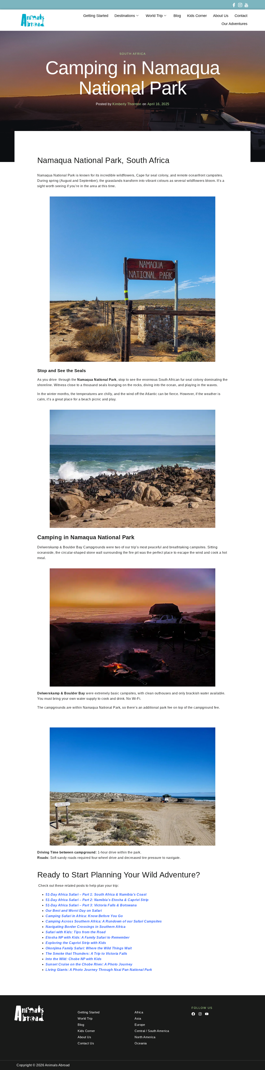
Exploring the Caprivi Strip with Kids (76, 943)
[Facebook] (233, 5)
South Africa (132, 53)
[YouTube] (245, 5)
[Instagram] (239, 5)
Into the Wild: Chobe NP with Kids (74, 959)
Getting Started (95, 16)
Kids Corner (197, 16)
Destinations (124, 16)
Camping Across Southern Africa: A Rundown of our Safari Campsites (104, 921)
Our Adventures (234, 24)
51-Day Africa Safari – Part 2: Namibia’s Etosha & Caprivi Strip (97, 900)
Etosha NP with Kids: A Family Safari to (78, 937)
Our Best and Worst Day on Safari (74, 910)
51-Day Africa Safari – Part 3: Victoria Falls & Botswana (91, 905)
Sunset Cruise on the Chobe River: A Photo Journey (89, 964)
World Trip (154, 16)
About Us (220, 16)
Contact (241, 16)
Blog (177, 16)
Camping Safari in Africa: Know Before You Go (84, 916)
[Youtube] (206, 1014)
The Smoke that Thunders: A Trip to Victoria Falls (86, 953)
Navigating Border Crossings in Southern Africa (85, 926)
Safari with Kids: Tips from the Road (76, 932)
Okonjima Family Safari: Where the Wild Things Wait (89, 948)
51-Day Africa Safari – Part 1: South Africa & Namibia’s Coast (96, 894)
